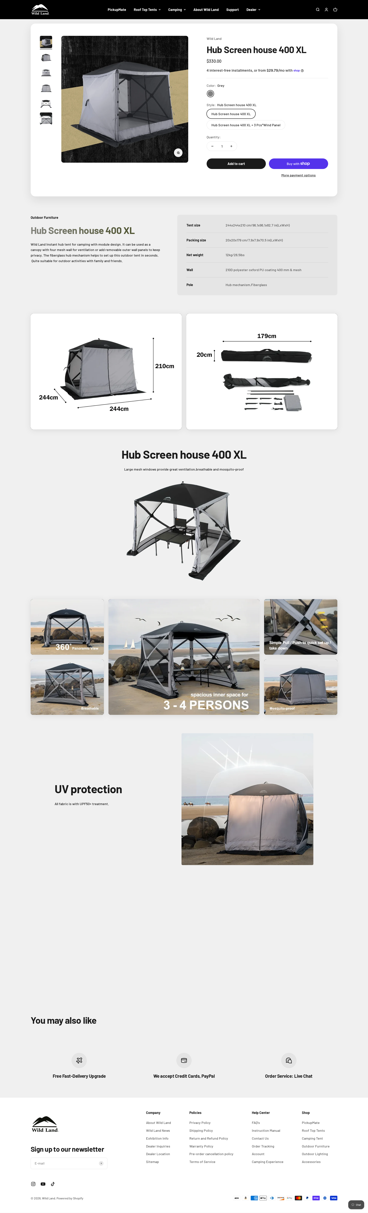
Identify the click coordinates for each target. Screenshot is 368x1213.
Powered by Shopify (70, 1198)
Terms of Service (202, 1162)
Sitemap (152, 1162)
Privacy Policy (200, 1122)
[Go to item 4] (46, 88)
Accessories (311, 1162)
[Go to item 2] (46, 58)
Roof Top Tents (145, 9)
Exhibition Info (157, 1138)
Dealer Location (158, 1154)
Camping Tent (312, 1138)
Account (258, 1154)
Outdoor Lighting (315, 1154)
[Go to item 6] (46, 119)
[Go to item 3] (46, 73)
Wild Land (214, 38)
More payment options (298, 175)
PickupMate (117, 9)
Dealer (251, 9)
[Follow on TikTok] (52, 1184)
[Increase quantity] (231, 146)
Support (232, 9)
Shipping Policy (201, 1130)
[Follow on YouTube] (43, 1184)
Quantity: (214, 137)
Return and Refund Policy (208, 1138)
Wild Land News (158, 1130)
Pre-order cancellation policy (211, 1154)
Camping (175, 9)
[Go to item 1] (46, 42)
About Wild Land (206, 9)
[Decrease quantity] (212, 146)
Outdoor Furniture (316, 1146)
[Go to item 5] (46, 104)
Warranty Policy (201, 1146)
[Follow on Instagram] (33, 1184)
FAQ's (256, 1122)
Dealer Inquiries (158, 1146)
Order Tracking (263, 1146)
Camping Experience (267, 1162)
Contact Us (260, 1138)
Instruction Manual (266, 1130)
